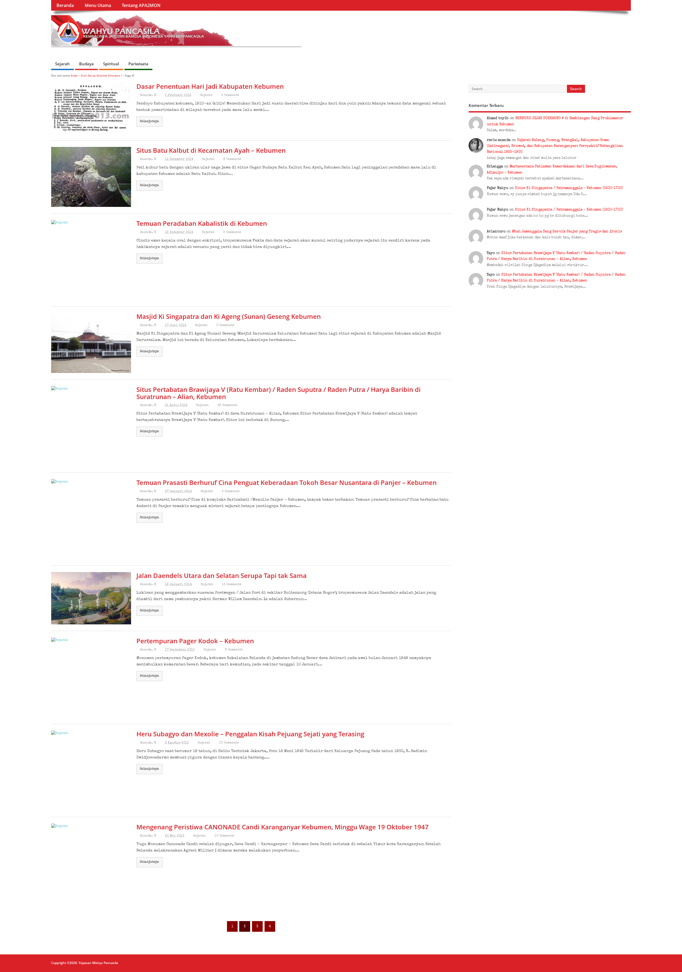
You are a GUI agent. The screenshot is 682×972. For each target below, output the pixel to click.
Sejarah (62, 63)
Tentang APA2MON (141, 5)
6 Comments (232, 159)
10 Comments (229, 743)
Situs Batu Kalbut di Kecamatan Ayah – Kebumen (211, 150)
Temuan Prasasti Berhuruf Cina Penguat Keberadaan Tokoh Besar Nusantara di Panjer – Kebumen (286, 482)
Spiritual (111, 63)
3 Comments (225, 325)
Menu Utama (98, 5)
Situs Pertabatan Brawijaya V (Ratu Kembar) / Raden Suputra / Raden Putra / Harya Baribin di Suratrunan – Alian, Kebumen (278, 393)
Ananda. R (148, 95)
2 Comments (232, 232)
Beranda (65, 5)
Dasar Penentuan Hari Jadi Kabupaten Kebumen (210, 86)
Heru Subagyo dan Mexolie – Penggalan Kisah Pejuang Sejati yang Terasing (250, 733)
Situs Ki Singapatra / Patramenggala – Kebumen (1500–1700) (569, 188)
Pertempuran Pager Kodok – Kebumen (195, 640)
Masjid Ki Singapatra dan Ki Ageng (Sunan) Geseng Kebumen (228, 316)
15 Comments (231, 584)
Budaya (86, 63)
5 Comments (230, 95)
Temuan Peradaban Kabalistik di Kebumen (201, 223)
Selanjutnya (149, 121)
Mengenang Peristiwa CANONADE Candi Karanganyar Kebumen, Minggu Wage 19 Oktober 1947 (282, 826)
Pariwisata (138, 63)
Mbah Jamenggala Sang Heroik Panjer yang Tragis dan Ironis (567, 232)
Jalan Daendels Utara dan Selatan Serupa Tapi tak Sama (221, 575)
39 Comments (227, 405)
